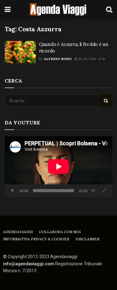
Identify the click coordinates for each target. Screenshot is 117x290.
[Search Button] (109, 9)
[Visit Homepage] (58, 9)
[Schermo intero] (104, 191)
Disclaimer (88, 239)
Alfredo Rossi (57, 59)
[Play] (13, 191)
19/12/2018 (86, 59)
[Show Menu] (8, 9)
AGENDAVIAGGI (18, 231)
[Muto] (93, 191)
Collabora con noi (59, 231)
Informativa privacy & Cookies (36, 239)
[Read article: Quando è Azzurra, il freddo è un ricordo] (20, 52)
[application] (58, 166)
